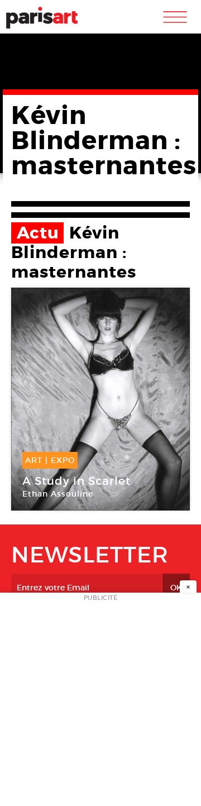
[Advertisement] (100, 702)
